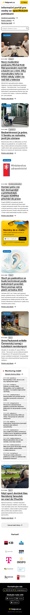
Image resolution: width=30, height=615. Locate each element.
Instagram (15, 602)
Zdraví (11, 275)
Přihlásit (22, 238)
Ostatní (11, 59)
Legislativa (12, 129)
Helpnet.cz (10, 2)
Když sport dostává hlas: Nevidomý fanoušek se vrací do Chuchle (14, 496)
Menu (25, 2)
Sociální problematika (15, 184)
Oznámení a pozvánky (8, 18)
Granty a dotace (6, 20)
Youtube (20, 598)
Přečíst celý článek (7, 98)
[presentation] (15, 45)
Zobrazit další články (14, 525)
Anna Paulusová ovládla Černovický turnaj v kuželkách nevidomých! (14, 343)
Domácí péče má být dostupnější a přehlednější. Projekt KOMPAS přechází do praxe (11, 192)
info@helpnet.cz (21, 590)
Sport (10, 337)
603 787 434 (9, 590)
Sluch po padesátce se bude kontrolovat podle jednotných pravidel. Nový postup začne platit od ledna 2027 (14, 284)
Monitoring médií (6, 23)
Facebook (11, 598)
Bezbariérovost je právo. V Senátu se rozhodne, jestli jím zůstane (14, 135)
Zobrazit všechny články (12, 374)
